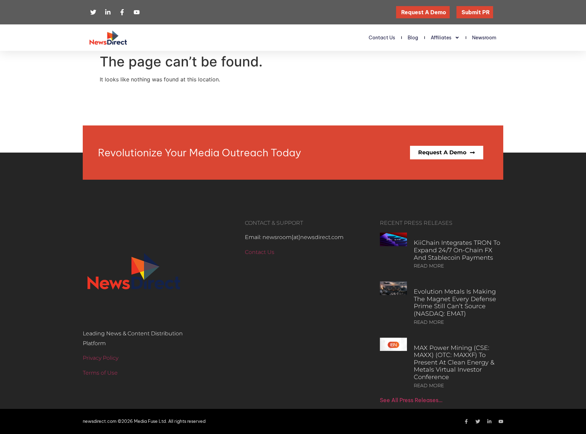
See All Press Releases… (411, 400)
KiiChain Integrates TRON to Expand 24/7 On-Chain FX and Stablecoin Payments (457, 250)
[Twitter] (477, 421)
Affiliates (441, 38)
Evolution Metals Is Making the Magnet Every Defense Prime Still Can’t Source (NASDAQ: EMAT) (455, 302)
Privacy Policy (100, 358)
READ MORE (429, 266)
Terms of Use (100, 373)
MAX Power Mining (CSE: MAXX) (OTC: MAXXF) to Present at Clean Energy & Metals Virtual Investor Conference (454, 362)
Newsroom (484, 38)
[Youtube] (501, 421)
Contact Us (382, 38)
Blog (413, 38)
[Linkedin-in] (489, 421)
